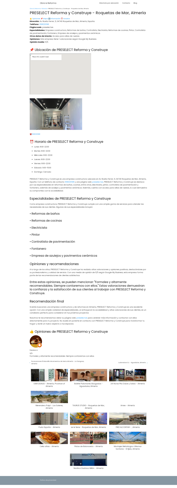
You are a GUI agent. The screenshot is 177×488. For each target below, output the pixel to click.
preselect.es (97, 182)
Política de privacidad (48, 480)
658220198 (44, 24)
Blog (135, 3)
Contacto (126, 3)
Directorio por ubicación (109, 3)
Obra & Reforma (48, 3)
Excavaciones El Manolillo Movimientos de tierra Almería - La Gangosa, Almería (57, 362)
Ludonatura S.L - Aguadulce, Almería (132, 362)
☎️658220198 (35, 134)
